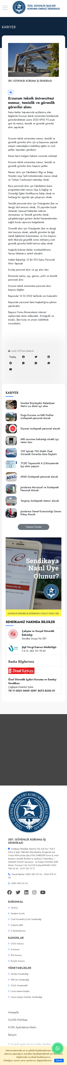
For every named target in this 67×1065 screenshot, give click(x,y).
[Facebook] (23, 357)
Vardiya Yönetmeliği (20, 973)
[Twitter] (36, 357)
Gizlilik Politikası (18, 1020)
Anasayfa (13, 1012)
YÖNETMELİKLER (19, 968)
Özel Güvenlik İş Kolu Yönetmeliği (26, 919)
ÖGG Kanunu (17, 943)
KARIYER (12, 393)
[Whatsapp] (36, 363)
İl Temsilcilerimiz (18, 930)
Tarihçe (14, 907)
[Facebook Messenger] (23, 363)
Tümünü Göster (33, 527)
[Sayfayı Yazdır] (10, 92)
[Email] (10, 369)
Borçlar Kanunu (18, 961)
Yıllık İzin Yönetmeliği (20, 979)
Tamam (59, 1060)
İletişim (12, 1035)
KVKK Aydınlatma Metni (22, 1027)
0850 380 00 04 (19, 883)
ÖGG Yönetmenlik (19, 985)
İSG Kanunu (16, 955)
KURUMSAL (15, 902)
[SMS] (49, 363)
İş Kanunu (15, 949)
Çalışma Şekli (17, 925)
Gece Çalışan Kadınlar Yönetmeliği (26, 997)
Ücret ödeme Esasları (20, 991)
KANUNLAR (16, 938)
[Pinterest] (10, 363)
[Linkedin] (49, 357)
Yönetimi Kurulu (18, 913)
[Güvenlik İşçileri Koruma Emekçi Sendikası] (33, 7)
